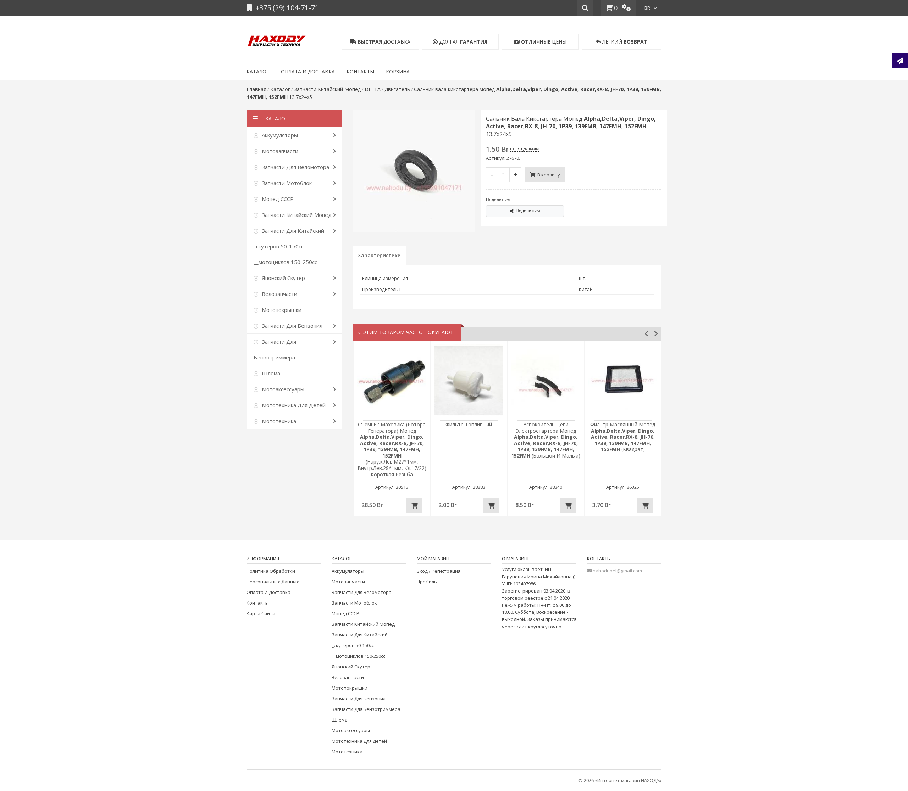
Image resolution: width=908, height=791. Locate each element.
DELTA (373, 89)
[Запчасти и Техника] (277, 39)
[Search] (585, 8)
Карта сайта (261, 613)
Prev (646, 333)
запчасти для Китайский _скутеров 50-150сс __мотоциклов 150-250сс (360, 645)
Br (647, 8)
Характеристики (379, 255)
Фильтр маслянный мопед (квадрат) (622, 437)
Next (656, 333)
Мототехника (347, 751)
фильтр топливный (468, 424)
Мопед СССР (345, 613)
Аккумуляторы (348, 571)
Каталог (280, 89)
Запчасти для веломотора (362, 592)
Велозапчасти (348, 677)
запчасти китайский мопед (327, 89)
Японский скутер (351, 666)
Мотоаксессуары (351, 730)
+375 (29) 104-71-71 (286, 7)
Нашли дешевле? (524, 149)
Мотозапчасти (348, 581)
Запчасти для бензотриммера (366, 709)
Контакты (258, 603)
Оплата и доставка (268, 592)
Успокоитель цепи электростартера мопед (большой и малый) (545, 440)
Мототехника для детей (359, 741)
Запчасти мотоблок (354, 603)
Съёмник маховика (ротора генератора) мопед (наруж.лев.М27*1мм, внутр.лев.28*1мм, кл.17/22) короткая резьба (392, 449)
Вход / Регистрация (438, 571)
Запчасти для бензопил (359, 698)
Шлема (340, 720)
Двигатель (397, 89)
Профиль (427, 581)
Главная (256, 89)
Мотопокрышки (349, 688)
